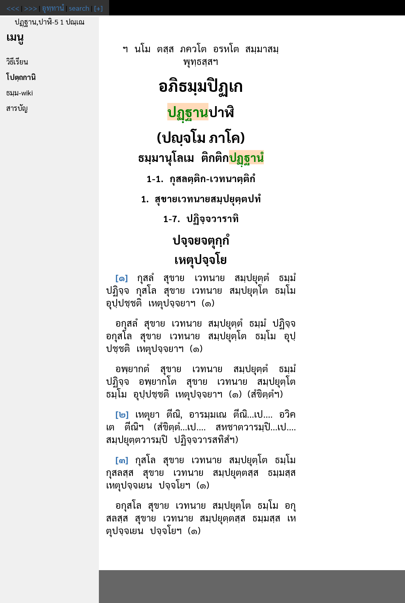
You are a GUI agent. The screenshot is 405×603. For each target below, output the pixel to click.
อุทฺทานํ (53, 7)
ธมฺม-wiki (19, 92)
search (79, 7)
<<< (12, 7)
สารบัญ (17, 107)
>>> (30, 7)
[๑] (121, 277)
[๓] (121, 459)
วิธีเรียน (17, 61)
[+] (98, 7)
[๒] (122, 413)
